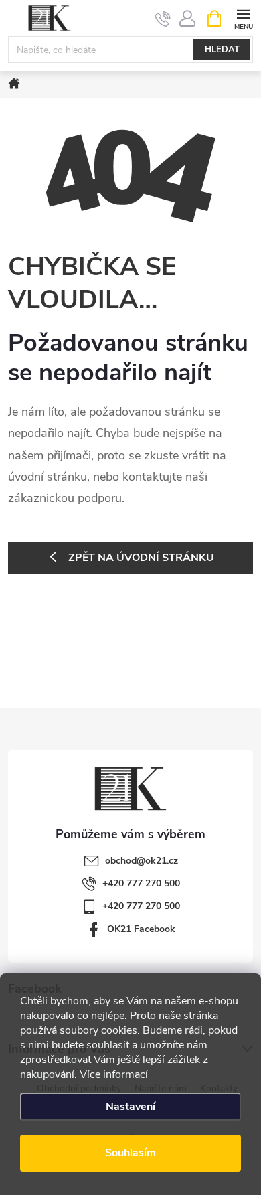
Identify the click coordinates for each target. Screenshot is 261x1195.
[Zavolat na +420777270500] (163, 18)
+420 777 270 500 (141, 883)
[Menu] (243, 17)
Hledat (222, 50)
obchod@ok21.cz (141, 860)
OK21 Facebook (141, 929)
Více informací (114, 1074)
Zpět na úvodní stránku (141, 557)
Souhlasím (130, 1152)
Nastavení (130, 1106)
